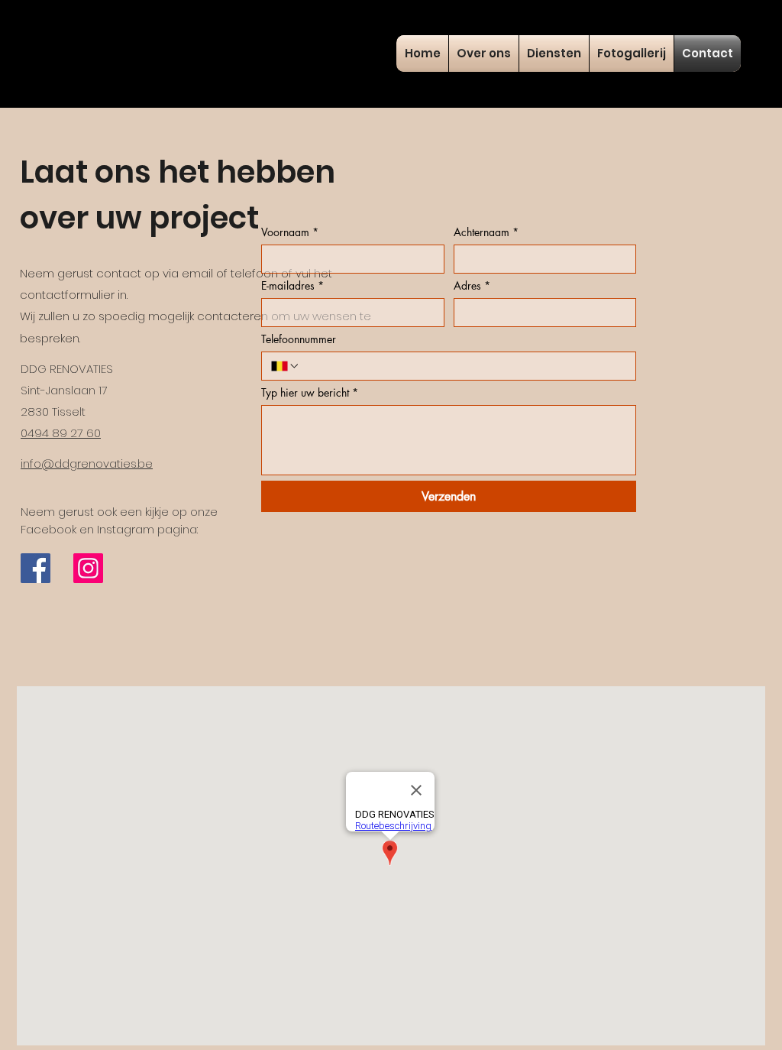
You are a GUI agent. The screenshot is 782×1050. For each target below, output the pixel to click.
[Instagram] (88, 568)
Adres (472, 285)
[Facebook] (35, 568)
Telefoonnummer (298, 338)
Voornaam (289, 231)
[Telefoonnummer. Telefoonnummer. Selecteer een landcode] (285, 366)
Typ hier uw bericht (309, 392)
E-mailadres (292, 285)
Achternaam (486, 231)
